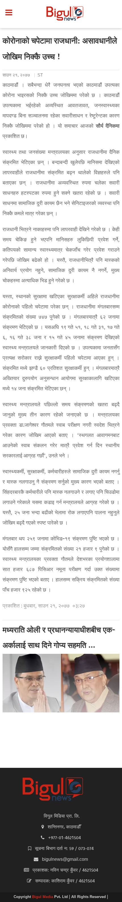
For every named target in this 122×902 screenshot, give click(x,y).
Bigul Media (43, 897)
